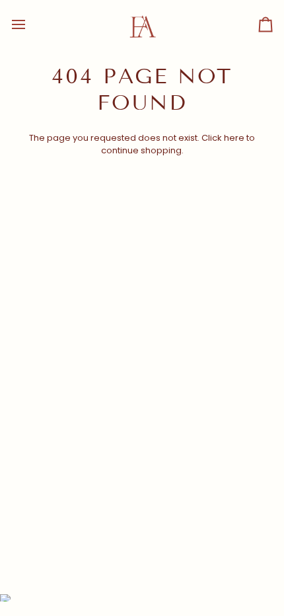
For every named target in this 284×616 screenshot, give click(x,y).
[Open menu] (30, 24)
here (234, 138)
